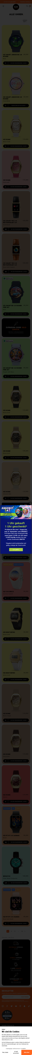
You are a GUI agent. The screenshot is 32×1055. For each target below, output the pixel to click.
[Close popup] (30, 503)
